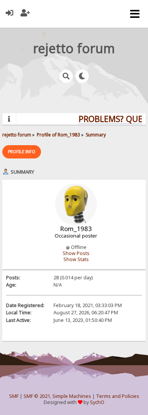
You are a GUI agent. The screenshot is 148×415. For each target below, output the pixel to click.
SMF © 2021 (37, 396)
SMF (14, 396)
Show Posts (76, 253)
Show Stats (76, 259)
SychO (97, 402)
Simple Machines (71, 396)
